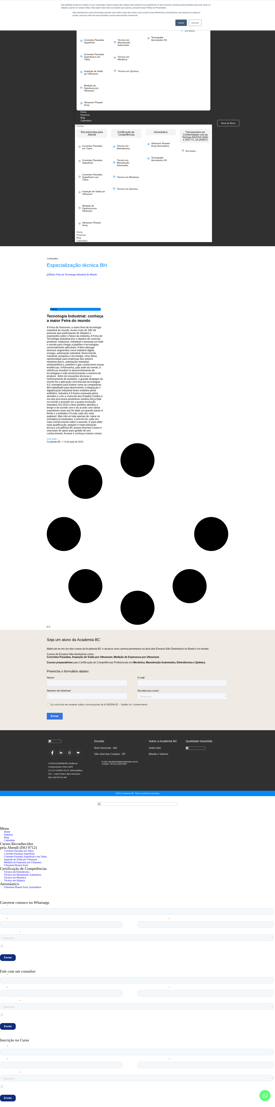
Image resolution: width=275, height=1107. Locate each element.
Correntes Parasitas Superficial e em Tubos (94, 57)
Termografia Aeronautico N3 (159, 38)
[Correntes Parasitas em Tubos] (79, 147)
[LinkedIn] (61, 752)
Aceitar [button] (181, 22)
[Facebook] (52, 752)
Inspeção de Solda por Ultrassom (93, 72)
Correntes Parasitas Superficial (94, 41)
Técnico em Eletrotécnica (123, 147)
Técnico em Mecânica (123, 58)
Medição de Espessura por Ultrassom (91, 88)
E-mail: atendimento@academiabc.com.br (120, 762)
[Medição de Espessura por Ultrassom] (81, 87)
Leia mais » (52, 438)
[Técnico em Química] (115, 71)
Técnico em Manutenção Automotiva (124, 42)
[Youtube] (78, 752)
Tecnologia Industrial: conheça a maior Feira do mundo (75, 318)
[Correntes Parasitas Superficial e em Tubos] (81, 56)
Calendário (82, 240)
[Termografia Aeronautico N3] (148, 38)
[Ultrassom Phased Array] (81, 103)
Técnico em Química (128, 71)
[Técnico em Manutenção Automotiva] (115, 42)
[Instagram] (69, 752)
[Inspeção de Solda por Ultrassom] (81, 72)
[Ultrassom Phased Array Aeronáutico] (148, 144)
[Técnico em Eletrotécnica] (114, 147)
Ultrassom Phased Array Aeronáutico (160, 144)
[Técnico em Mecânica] (115, 58)
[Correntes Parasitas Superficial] (81, 41)
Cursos (80, 126)
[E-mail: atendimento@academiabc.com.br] (96, 761)
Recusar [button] (195, 22)
